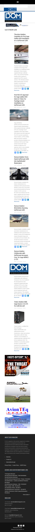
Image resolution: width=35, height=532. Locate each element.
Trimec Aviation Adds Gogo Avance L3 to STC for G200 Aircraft (21, 304)
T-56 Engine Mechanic (10, 473)
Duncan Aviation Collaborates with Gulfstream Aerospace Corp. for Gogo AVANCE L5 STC (21, 255)
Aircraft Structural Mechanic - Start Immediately (15, 475)
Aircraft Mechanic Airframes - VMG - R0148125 (15, 484)
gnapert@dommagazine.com (17, 508)
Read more (16, 90)
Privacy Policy (8, 465)
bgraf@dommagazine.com (15, 515)
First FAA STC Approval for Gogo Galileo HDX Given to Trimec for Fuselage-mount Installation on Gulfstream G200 (21, 100)
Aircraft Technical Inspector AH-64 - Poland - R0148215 (17, 479)
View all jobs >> (26, 494)
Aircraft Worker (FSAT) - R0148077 (13, 487)
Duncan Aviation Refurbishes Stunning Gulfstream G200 (21, 208)
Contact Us (8, 459)
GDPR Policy (23, 465)
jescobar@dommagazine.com (18, 501)
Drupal (20, 527)
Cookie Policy (13, 10)
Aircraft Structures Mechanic (11, 477)
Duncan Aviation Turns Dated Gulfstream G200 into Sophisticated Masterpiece (21, 160)
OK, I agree (11, 12)
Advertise (8, 457)
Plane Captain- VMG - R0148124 (12, 486)
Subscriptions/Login (10, 462)
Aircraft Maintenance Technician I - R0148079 (15, 489)
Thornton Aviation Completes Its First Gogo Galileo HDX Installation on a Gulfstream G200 (21, 37)
